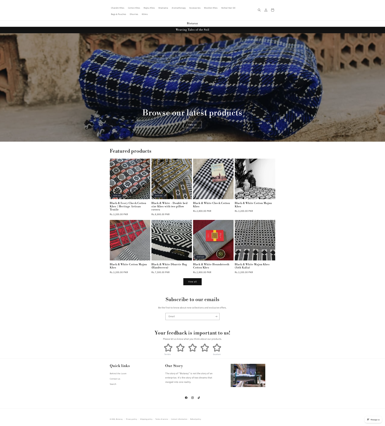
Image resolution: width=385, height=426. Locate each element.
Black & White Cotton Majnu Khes (253, 205)
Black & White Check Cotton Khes (211, 205)
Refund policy (195, 419)
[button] (259, 10)
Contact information (179, 419)
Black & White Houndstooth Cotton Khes (211, 266)
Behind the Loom (118, 373)
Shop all (192, 124)
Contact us (115, 378)
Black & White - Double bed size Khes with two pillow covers (169, 206)
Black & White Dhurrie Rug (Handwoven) (169, 266)
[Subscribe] (216, 316)
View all (192, 281)
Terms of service (161, 419)
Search (113, 384)
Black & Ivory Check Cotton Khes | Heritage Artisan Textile (128, 206)
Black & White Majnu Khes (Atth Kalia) (252, 266)
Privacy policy (131, 419)
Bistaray (119, 419)
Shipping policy (146, 419)
